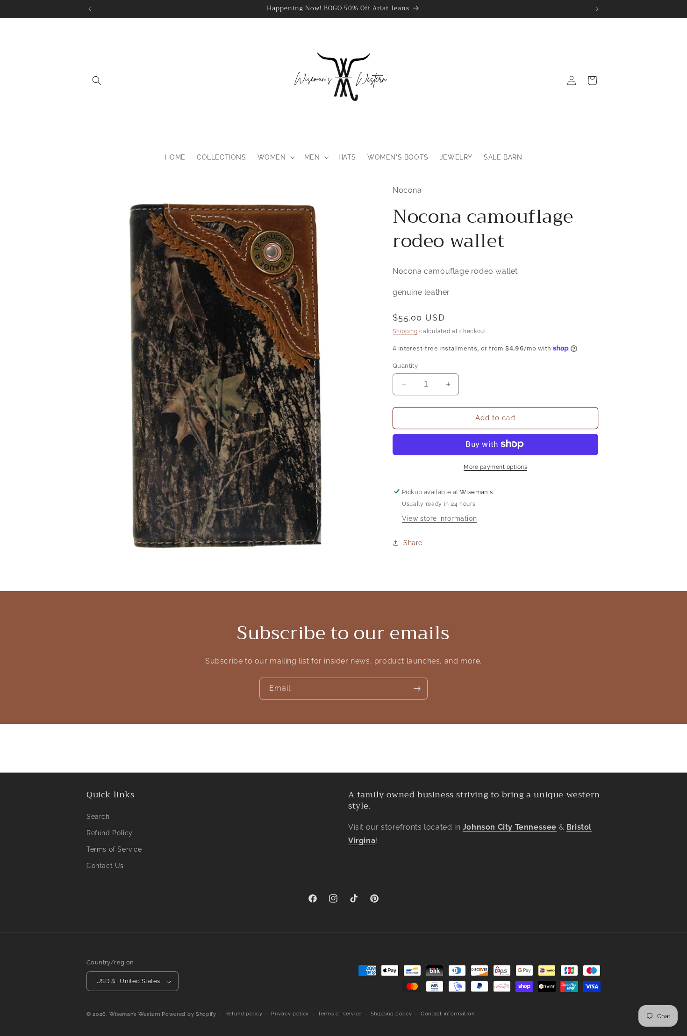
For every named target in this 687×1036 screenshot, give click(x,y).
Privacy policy (290, 1014)
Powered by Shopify (189, 1015)
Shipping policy (391, 1014)
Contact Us (105, 865)
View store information (439, 518)
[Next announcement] (597, 9)
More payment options (495, 466)
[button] (96, 80)
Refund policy (244, 1014)
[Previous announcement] (89, 9)
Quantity (405, 365)
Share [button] (412, 542)
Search (98, 816)
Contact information (447, 1014)
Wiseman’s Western (135, 1015)
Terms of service (340, 1014)
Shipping (405, 331)
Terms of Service (114, 849)
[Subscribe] (417, 689)
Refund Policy (109, 833)
